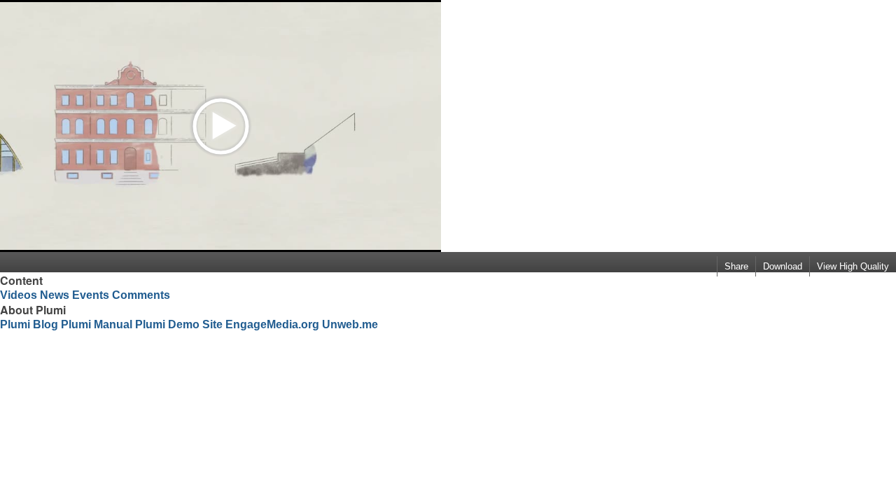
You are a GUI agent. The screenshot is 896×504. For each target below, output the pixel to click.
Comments (141, 295)
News (54, 295)
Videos (18, 295)
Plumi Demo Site (179, 324)
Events (90, 295)
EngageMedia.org (272, 324)
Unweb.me (350, 324)
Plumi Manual (96, 324)
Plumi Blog (29, 324)
